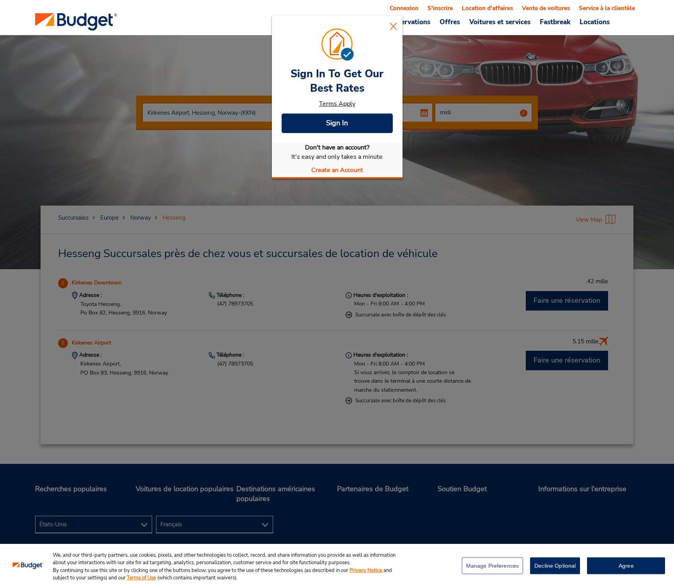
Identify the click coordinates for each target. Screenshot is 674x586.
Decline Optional (555, 566)
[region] (337, 565)
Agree (626, 566)
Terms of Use (141, 577)
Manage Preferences (492, 566)
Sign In (337, 123)
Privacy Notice (366, 570)
